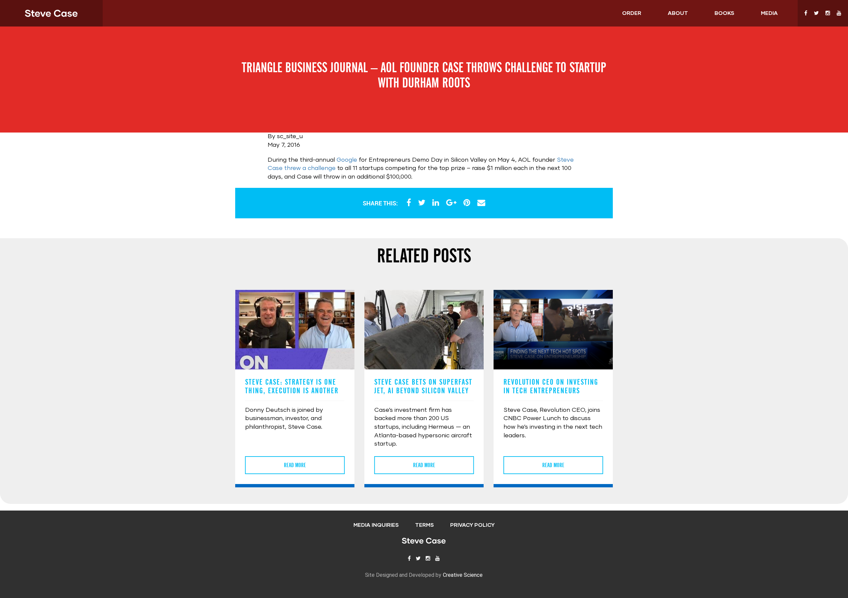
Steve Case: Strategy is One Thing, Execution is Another (292, 386)
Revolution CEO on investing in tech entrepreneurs (551, 386)
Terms (424, 525)
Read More (295, 465)
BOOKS (724, 13)
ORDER (631, 13)
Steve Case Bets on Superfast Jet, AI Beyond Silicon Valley (423, 386)
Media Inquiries (376, 525)
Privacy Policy (472, 525)
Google (347, 160)
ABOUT (678, 13)
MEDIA (769, 13)
